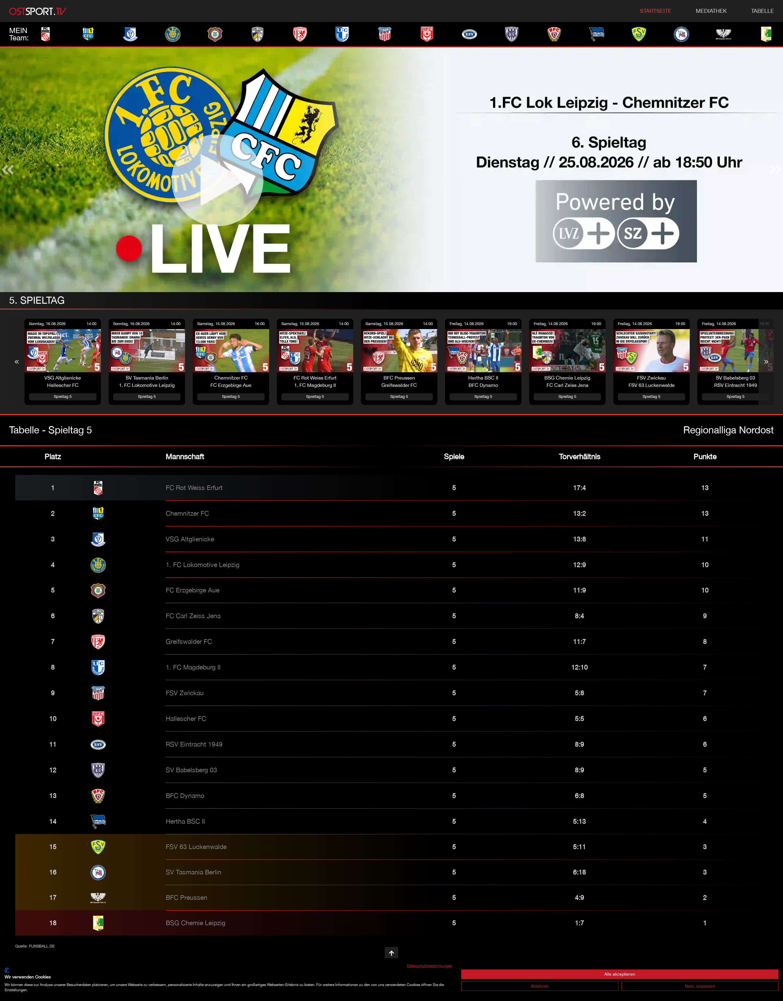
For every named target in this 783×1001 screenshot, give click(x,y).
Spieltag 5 (63, 396)
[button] (7, 169)
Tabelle (762, 11)
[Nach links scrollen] (16, 362)
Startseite (655, 11)
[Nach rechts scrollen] (766, 362)
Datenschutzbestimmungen (429, 966)
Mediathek (711, 11)
